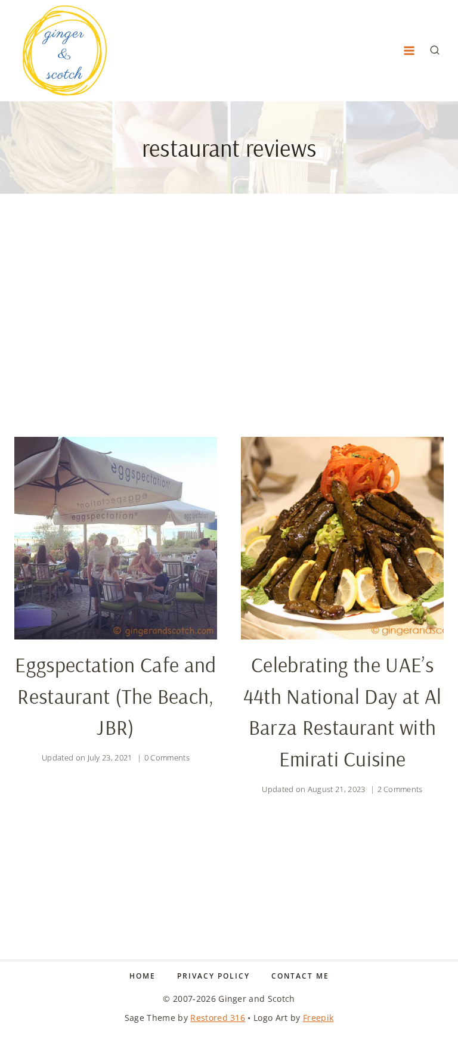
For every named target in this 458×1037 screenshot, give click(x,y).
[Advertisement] (229, 324)
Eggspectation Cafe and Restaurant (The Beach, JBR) (115, 695)
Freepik (318, 1017)
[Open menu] (409, 50)
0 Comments (167, 757)
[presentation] (115, 538)
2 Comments (400, 789)
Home (142, 976)
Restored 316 (217, 1017)
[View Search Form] (435, 51)
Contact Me (300, 976)
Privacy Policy (213, 976)
